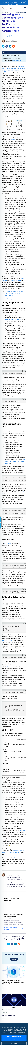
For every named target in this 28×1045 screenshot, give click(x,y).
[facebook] (6, 46)
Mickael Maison (6, 1019)
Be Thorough (8, 299)
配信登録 (14, 959)
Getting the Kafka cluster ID (13, 297)
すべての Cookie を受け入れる (14, 1036)
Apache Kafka (15, 36)
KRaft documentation (17, 60)
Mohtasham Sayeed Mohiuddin (11, 989)
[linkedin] (10, 46)
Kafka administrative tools (12, 293)
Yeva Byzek (10, 40)
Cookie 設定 (14, 1043)
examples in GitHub (15, 280)
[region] (14, 1034)
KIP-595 (9, 667)
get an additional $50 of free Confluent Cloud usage (13, 852)
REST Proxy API (9, 295)
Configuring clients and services (14, 291)
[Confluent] (7, 8)
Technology (5, 36)
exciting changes (17, 858)
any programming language (13, 319)
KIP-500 (4, 72)
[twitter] (3, 46)
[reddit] (13, 46)
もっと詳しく (14, 4)
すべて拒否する (14, 1040)
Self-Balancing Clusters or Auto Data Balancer (15, 461)
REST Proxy (7, 543)
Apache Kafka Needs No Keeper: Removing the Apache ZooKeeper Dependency (13, 68)
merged (13, 140)
